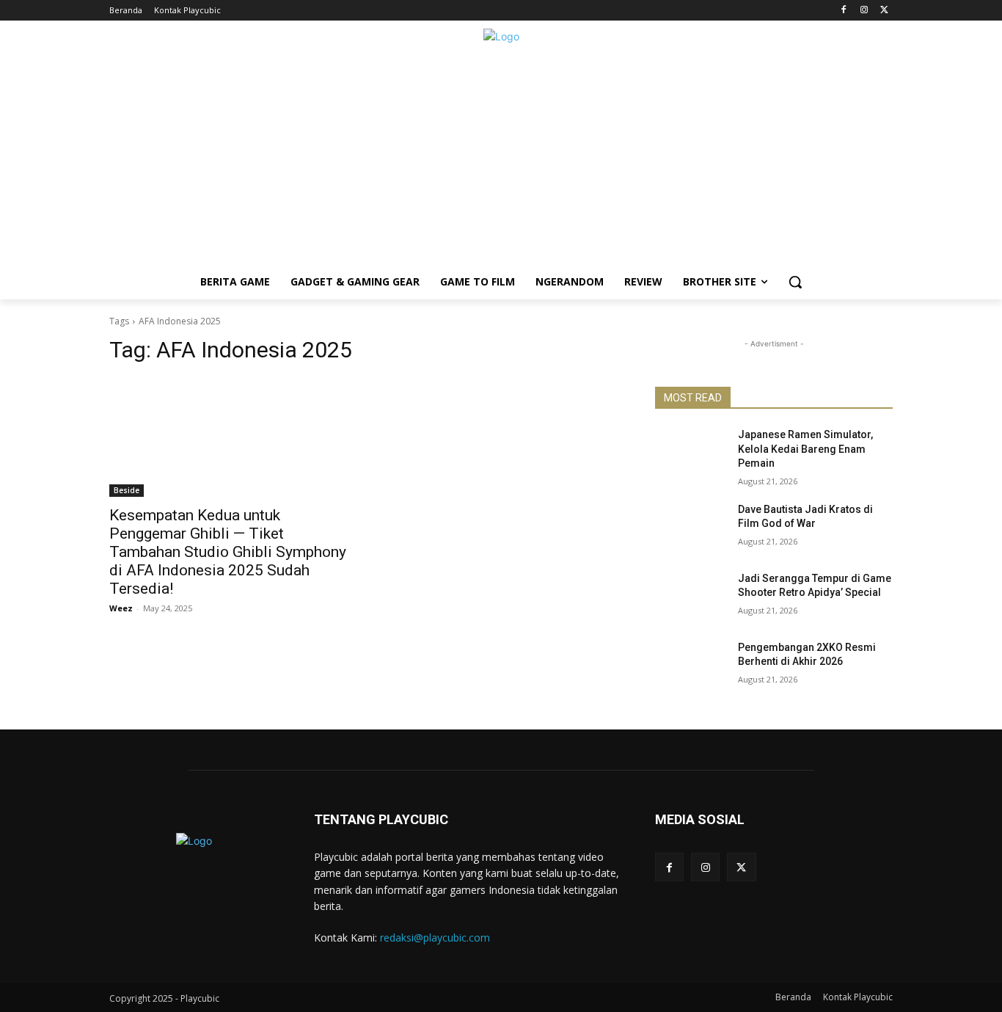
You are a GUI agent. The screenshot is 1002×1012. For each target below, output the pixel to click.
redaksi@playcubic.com (435, 937)
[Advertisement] (501, 161)
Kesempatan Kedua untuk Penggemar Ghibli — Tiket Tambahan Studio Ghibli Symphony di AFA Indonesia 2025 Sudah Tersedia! (227, 551)
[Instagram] (863, 10)
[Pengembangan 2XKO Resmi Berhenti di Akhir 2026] (690, 666)
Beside (126, 490)
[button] (795, 281)
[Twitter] (884, 10)
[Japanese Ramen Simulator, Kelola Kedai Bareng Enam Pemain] (690, 453)
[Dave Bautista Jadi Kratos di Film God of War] (690, 528)
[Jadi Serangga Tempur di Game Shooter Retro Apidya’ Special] (690, 597)
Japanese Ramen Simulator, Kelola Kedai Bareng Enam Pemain (805, 449)
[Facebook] (843, 10)
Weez (121, 608)
